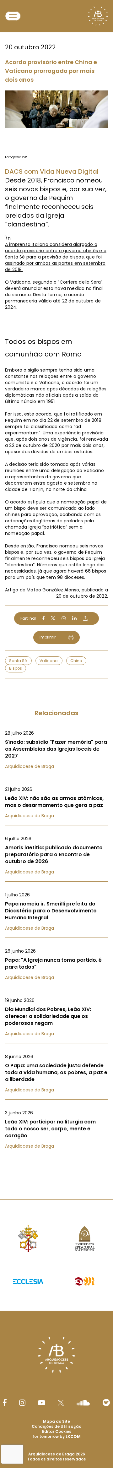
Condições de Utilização (56, 1426)
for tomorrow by (56, 1436)
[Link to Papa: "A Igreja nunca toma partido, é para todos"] (56, 964)
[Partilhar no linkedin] (74, 618)
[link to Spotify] (106, 1402)
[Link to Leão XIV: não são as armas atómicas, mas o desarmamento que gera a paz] (56, 802)
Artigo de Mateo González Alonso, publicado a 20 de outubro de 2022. (56, 593)
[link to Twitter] (61, 1402)
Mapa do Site (56, 1421)
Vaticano (49, 660)
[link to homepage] (98, 16)
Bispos (15, 668)
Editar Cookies (56, 1431)
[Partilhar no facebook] (43, 618)
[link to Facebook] (5, 1402)
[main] (56, 587)
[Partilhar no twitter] (53, 618)
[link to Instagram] (22, 1403)
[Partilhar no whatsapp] (64, 618)
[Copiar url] (85, 618)
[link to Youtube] (41, 1402)
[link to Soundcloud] (83, 1402)
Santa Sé (18, 660)
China (76, 660)
